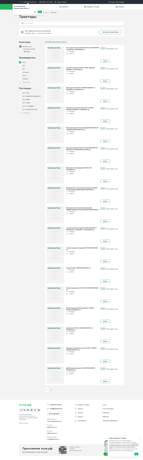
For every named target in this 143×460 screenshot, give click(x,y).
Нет (35, 12)
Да (40, 12)
